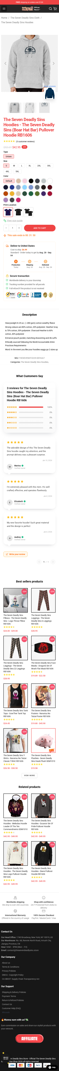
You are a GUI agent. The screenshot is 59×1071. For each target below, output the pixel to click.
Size (5, 161)
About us (6, 963)
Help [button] (54, 1067)
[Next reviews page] (53, 561)
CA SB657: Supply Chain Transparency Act (20, 979)
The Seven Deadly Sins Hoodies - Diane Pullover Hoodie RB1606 (42, 871)
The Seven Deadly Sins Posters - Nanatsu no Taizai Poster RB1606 (41, 713)
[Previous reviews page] (39, 561)
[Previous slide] (6, 63)
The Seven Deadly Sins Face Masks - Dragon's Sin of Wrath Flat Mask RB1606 (43, 666)
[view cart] (55, 8)
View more (29, 776)
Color (5, 176)
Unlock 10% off (5, 1058)
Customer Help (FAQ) (11, 1008)
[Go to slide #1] (14, 108)
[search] (50, 8)
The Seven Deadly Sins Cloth (25, 17)
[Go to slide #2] (29, 108)
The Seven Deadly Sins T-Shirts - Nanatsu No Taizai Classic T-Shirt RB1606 (14, 758)
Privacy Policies (9, 971)
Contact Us (7, 1004)
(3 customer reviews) (25, 141)
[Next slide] (53, 63)
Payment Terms (9, 996)
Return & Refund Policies (13, 1000)
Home (4, 17)
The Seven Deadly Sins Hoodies (17, 22)
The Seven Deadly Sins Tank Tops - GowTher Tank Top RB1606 (15, 713)
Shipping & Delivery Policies (14, 992)
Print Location (9, 205)
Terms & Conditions (10, 967)
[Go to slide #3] (44, 108)
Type (5, 152)
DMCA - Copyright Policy (12, 975)
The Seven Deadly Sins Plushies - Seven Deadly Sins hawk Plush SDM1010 (43, 758)
